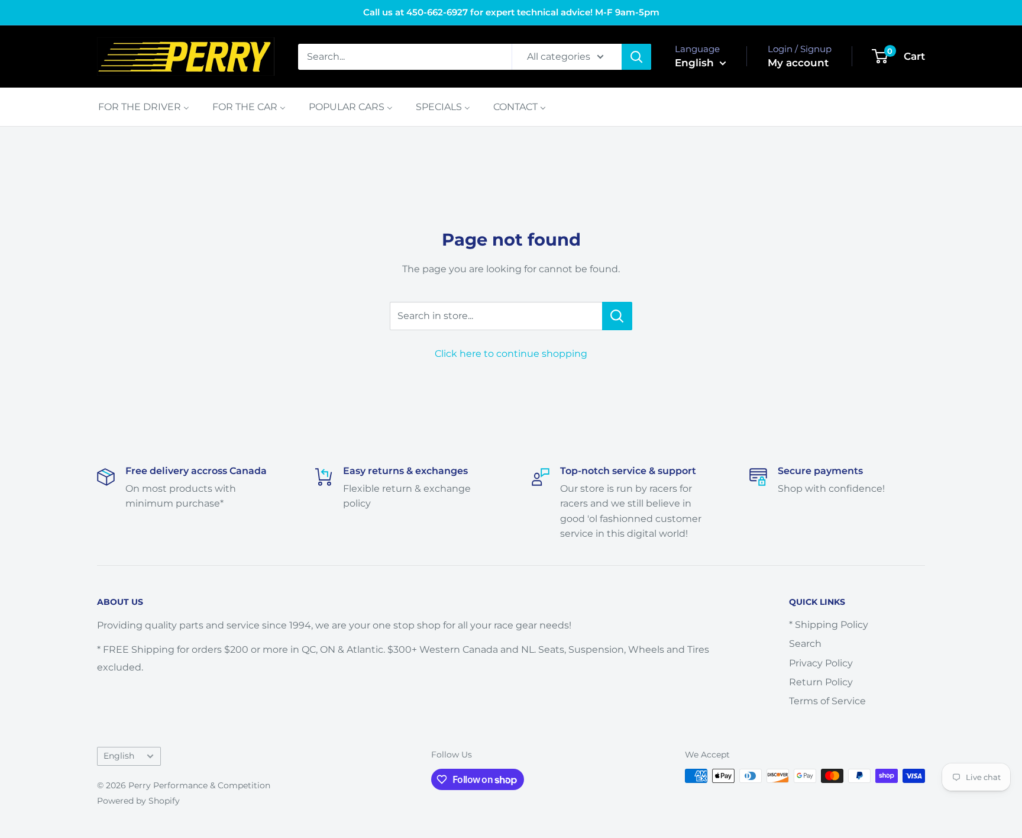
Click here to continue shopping (511, 353)
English (119, 755)
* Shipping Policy (828, 624)
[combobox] (405, 57)
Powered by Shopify (138, 800)
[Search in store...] (617, 316)
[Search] (636, 57)
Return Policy (821, 682)
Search (805, 643)
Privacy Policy (821, 663)
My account (798, 63)
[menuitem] (143, 107)
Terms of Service (827, 701)
